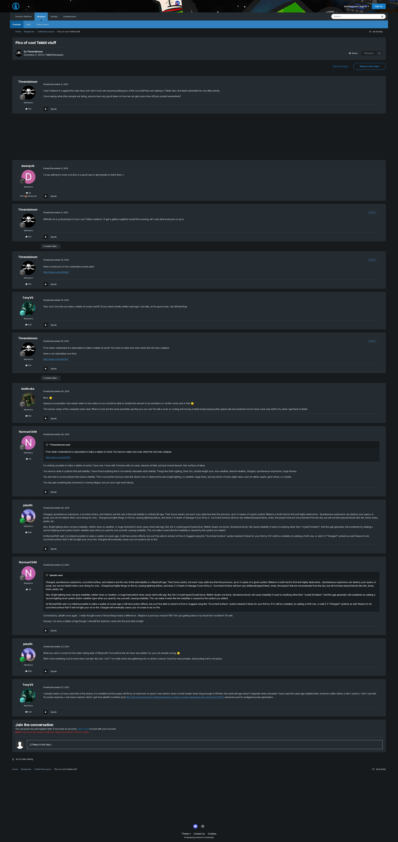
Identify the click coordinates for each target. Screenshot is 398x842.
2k (29, 193)
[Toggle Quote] (47, 444)
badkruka (27, 388)
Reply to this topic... (42, 744)
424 (29, 324)
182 (29, 416)
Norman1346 (28, 431)
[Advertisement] (68, 138)
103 (29, 109)
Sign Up (378, 6)
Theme (186, 833)
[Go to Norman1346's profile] (28, 443)
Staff (28, 24)
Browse (41, 16)
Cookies (212, 833)
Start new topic (340, 66)
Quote (54, 109)
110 (29, 459)
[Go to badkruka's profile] (28, 400)
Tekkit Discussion (54, 54)
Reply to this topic (369, 66)
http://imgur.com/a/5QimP (56, 272)
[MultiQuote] (45, 109)
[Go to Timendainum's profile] (18, 53)
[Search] (382, 16)
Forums (17, 24)
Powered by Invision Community (199, 837)
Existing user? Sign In (356, 6)
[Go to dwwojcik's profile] (28, 177)
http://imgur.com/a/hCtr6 (55, 359)
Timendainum (35, 51)
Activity (54, 16)
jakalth (27, 505)
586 (29, 532)
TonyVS (27, 297)
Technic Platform (23, 16)
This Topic (370, 16)
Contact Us (199, 833)
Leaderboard (69, 16)
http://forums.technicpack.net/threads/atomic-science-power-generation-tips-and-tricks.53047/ (175, 697)
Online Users (42, 24)
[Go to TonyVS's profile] (28, 309)
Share (354, 53)
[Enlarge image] (50, 397)
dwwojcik (27, 165)
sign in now (83, 728)
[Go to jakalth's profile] (28, 516)
